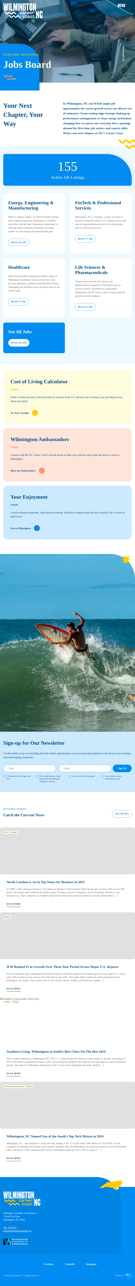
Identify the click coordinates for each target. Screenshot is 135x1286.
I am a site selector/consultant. (83, 776)
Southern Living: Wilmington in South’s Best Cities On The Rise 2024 (56, 1051)
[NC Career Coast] (23, 10)
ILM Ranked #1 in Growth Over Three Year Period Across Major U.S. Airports (63, 967)
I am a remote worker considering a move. (113, 777)
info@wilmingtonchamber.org (17, 1231)
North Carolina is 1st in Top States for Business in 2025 (46, 882)
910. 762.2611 (10, 1227)
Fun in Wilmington (21, 528)
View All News (122, 814)
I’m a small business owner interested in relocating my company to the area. (50, 779)
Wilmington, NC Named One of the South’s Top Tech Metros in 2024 (55, 1136)
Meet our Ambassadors (23, 470)
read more (14, 904)
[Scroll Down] (127, 68)
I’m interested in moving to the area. (18, 777)
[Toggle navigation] (125, 5)
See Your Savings (20, 413)
